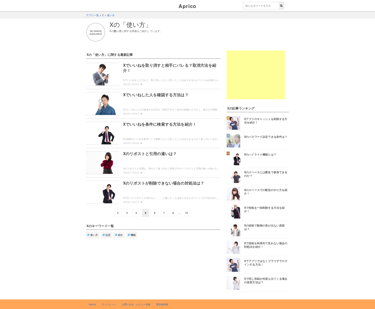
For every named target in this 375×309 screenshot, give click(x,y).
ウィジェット (109, 304)
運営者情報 (162, 304)
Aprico (187, 6)
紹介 (120, 235)
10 (186, 212)
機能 (133, 235)
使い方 (94, 235)
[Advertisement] (256, 75)
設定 (108, 235)
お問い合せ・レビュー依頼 (136, 304)
